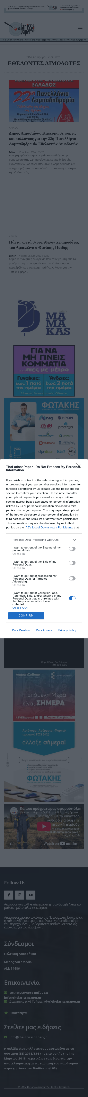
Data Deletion (21, 630)
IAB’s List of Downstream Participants (49, 527)
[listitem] (44, 540)
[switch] (72, 549)
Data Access (44, 630)
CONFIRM (26, 615)
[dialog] (44, 548)
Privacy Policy (67, 630)
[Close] (80, 467)
